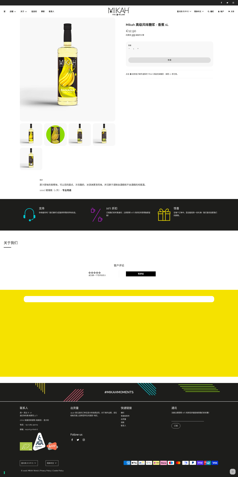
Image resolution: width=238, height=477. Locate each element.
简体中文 (198, 11)
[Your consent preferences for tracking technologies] (4, 472)
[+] (138, 49)
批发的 (34, 11)
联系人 (51, 11)
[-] (129, 49)
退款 (122, 422)
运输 (133, 35)
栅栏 (122, 413)
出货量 (123, 419)
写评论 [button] (141, 274)
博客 (43, 11)
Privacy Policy (45, 471)
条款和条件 (125, 416)
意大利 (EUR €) (183, 11)
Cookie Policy (58, 471)
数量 (129, 45)
